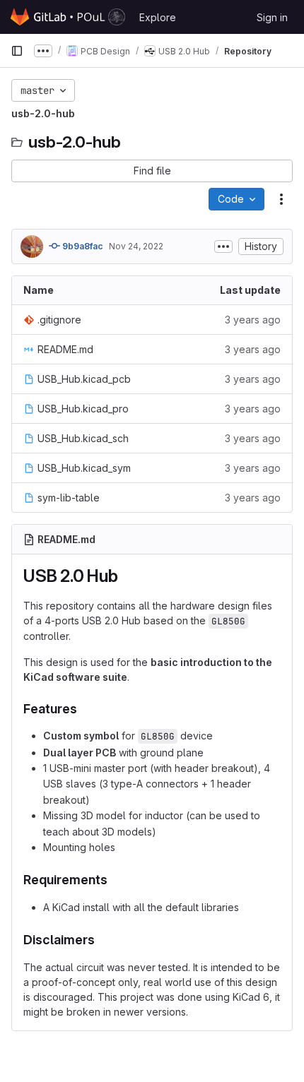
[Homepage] (68, 17)
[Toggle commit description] (223, 246)
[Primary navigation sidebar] (17, 51)
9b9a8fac (81, 246)
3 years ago (253, 320)
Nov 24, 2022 (136, 246)
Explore (157, 17)
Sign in (272, 17)
